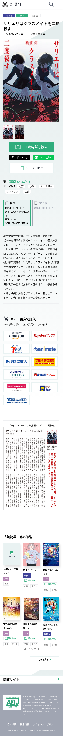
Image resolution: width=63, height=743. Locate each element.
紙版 (22, 16)
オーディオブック (32, 649)
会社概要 (11, 724)
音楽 (27, 191)
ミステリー (46, 186)
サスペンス (12, 191)
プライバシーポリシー (44, 724)
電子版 (34, 16)
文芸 (21, 186)
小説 (32, 186)
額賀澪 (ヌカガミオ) (20, 181)
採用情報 (24, 724)
